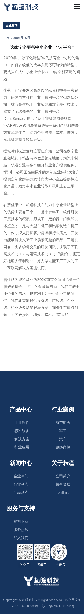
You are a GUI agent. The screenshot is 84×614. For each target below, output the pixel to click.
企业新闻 (12, 25)
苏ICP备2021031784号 (58, 606)
